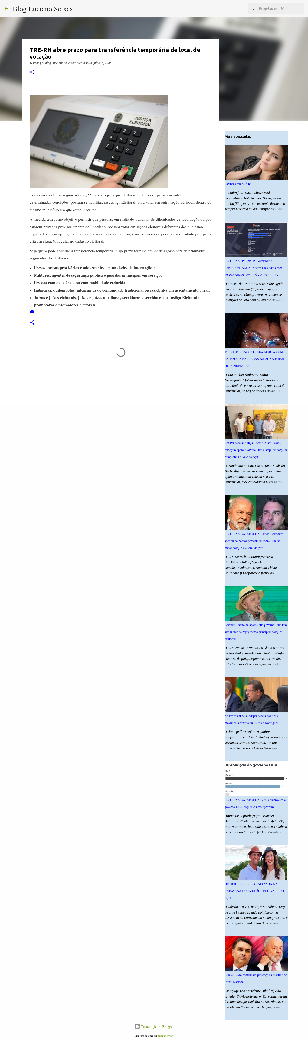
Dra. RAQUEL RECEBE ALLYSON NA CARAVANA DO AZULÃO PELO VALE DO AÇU (254, 891)
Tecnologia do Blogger (157, 1026)
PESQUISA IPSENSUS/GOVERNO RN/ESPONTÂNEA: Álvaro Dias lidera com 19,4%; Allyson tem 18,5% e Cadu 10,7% (253, 268)
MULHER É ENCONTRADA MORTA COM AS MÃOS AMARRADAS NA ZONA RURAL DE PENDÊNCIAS (255, 359)
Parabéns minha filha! (238, 184)
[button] (32, 72)
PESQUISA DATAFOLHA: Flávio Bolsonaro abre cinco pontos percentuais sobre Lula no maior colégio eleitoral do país (254, 541)
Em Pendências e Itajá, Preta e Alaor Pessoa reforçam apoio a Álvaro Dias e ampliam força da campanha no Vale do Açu (256, 450)
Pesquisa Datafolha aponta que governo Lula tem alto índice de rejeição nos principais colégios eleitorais (256, 632)
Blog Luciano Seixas (43, 8)
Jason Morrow (165, 1035)
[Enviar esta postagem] (32, 313)
